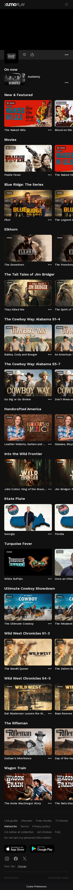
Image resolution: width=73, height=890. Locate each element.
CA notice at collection (19, 832)
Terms (24, 826)
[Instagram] (7, 858)
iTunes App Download (15, 849)
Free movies (44, 820)
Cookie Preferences (36, 886)
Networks (10, 826)
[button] (36, 79)
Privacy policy (41, 826)
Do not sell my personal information (27, 837)
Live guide (11, 820)
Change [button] (22, 866)
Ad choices (44, 832)
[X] (24, 858)
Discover (26, 820)
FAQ (57, 832)
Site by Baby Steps (58, 878)
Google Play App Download (42, 849)
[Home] (14, 4)
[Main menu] (66, 4)
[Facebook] (15, 858)
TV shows (61, 820)
